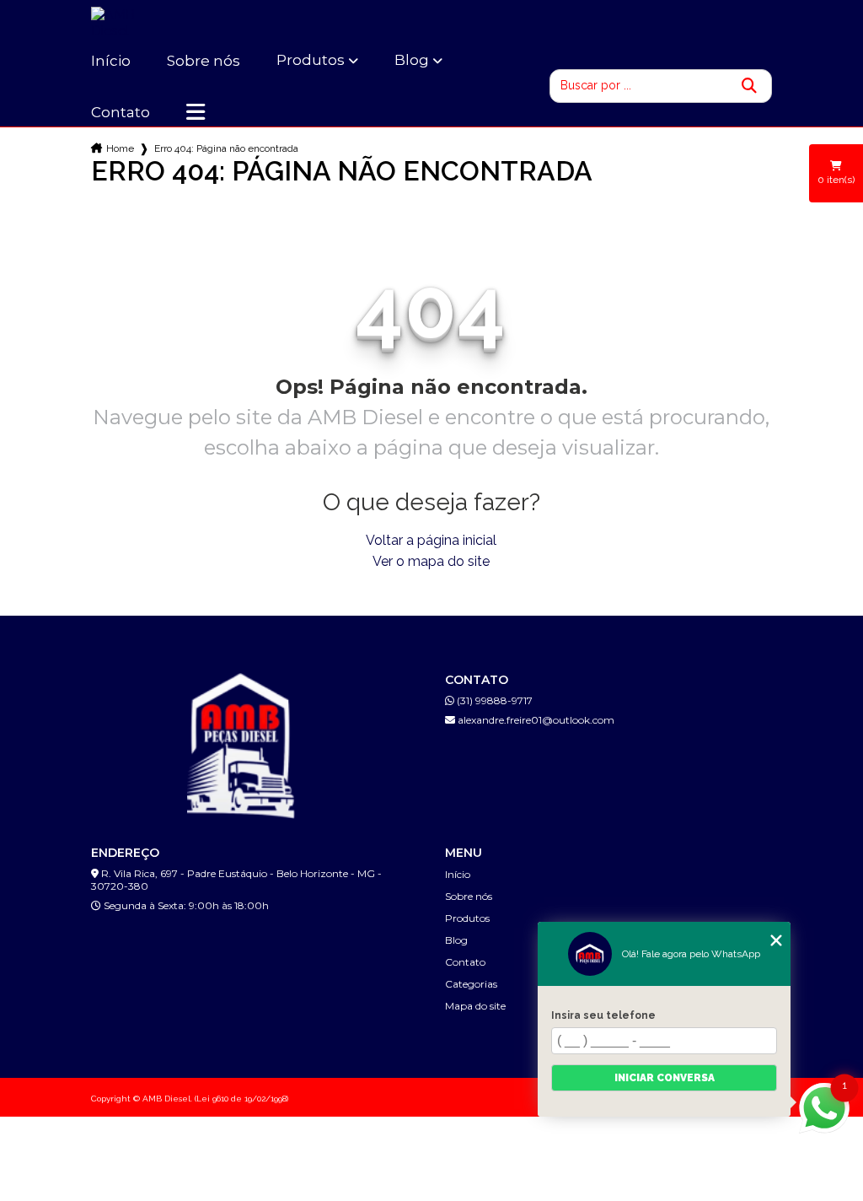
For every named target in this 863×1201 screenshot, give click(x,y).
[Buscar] (749, 86)
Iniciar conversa (664, 1078)
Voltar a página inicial (431, 540)
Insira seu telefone (603, 1015)
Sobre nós (203, 60)
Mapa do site (475, 1005)
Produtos (310, 60)
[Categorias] (195, 112)
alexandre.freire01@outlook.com (534, 720)
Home (120, 148)
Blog (411, 60)
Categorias (471, 983)
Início (111, 60)
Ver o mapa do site (431, 561)
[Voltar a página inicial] (133, 23)
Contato (120, 112)
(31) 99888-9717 (493, 700)
